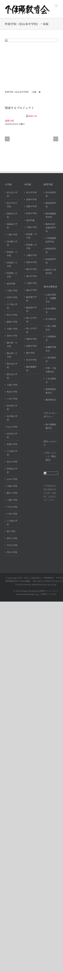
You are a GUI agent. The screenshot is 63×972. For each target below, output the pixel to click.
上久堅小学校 (12, 522)
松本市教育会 (51, 310)
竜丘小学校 (12, 461)
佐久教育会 (51, 319)
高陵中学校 (31, 206)
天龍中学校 (31, 255)
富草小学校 (12, 297)
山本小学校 (12, 479)
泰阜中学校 (31, 262)
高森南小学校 (12, 225)
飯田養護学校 (31, 368)
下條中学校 (31, 227)
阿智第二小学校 (12, 264)
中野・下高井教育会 (51, 370)
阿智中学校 (31, 213)
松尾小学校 (12, 444)
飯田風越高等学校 (51, 215)
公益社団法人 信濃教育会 (51, 298)
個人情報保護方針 (51, 426)
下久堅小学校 (12, 453)
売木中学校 (31, 359)
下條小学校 (12, 290)
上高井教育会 (51, 359)
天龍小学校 (12, 328)
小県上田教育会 (51, 327)
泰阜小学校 (12, 335)
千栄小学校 (12, 513)
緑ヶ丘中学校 (31, 319)
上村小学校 (12, 398)
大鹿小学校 (12, 384)
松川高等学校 (51, 194)
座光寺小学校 (12, 435)
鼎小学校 (11, 531)
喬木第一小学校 (12, 344)
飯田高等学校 (51, 204)
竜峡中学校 (31, 338)
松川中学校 (31, 192)
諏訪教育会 (51, 399)
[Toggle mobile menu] (56, 5)
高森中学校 (31, 199)
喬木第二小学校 (12, 355)
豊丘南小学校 (12, 365)
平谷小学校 (12, 545)
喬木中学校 (31, 269)
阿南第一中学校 (31, 236)
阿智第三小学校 (12, 274)
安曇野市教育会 (51, 348)
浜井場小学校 (12, 418)
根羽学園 (11, 283)
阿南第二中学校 (31, 246)
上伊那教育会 (51, 338)
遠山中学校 (31, 290)
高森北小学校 (12, 215)
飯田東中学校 (31, 298)
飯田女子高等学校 (51, 271)
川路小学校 (12, 485)
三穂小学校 (12, 499)
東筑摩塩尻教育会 (51, 391)
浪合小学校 (12, 538)
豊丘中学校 (31, 276)
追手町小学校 (12, 407)
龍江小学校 (12, 492)
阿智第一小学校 (12, 253)
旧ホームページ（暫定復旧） (51, 456)
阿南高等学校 (51, 261)
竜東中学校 (31, 345)
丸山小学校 (12, 426)
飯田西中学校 (31, 309)
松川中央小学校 (12, 204)
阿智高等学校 (51, 250)
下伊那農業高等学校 (51, 240)
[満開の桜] (31, 116)
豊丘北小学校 (12, 376)
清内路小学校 (12, 243)
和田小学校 (12, 391)
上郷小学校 (12, 234)
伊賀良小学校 (12, 470)
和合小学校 (12, 314)
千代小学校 (12, 506)
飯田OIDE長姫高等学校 (51, 227)
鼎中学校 (30, 352)
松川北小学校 (12, 194)
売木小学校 (12, 552)
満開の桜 (9, 120)
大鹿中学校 (31, 283)
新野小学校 (12, 321)
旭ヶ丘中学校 (31, 330)
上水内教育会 (51, 380)
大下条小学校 (12, 306)
